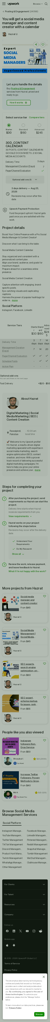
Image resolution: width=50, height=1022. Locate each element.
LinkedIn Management (37, 835)
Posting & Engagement (23, 88)
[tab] (12, 823)
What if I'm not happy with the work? (27, 571)
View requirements (19, 516)
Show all (16, 554)
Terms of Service (12, 963)
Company (8, 914)
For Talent (9, 894)
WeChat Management (37, 858)
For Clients (9, 884)
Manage (39, 1014)
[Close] (44, 977)
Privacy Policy (10, 970)
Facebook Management (37, 831)
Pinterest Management (37, 840)
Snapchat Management (37, 849)
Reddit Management (37, 844)
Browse (36, 4)
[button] (25, 166)
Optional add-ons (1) (21, 179)
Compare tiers (36, 117)
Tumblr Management (37, 853)
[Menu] (4, 3)
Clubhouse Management (37, 862)
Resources (9, 904)
